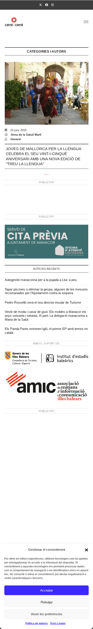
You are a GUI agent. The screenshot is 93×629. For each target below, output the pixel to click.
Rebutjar (47, 602)
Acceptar (46, 590)
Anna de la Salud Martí (26, 134)
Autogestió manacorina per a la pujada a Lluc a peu (41, 280)
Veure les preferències (46, 614)
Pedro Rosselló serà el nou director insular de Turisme (43, 302)
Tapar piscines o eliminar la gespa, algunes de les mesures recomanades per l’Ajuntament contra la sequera (46, 291)
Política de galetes (36, 623)
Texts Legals (58, 623)
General (15, 139)
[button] (86, 550)
